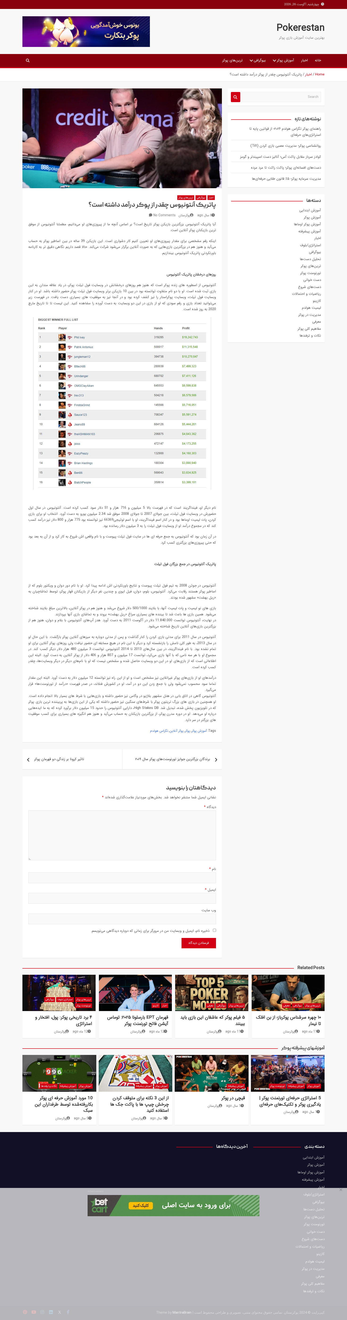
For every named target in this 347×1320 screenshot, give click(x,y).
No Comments (164, 215)
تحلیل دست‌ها (310, 259)
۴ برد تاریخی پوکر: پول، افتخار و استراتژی (63, 1020)
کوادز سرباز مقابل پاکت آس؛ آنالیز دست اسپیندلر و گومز (280, 157)
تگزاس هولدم (159, 730)
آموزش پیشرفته (309, 231)
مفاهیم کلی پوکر (309, 329)
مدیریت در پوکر (309, 315)
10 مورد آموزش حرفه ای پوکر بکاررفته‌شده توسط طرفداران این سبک (64, 1104)
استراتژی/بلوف (310, 245)
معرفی (316, 322)
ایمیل (210, 890)
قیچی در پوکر (233, 1098)
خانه (318, 60)
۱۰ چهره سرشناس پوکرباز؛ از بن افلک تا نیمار (288, 1020)
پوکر (187, 730)
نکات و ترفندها (310, 335)
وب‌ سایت (209, 910)
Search (235, 97)
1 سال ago (309, 1112)
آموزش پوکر (285, 60)
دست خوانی (312, 280)
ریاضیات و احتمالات (306, 294)
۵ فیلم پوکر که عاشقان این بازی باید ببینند (212, 1020)
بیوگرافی (260, 60)
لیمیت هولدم (311, 308)
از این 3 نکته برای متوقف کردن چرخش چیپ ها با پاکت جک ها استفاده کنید (139, 1104)
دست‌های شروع (309, 287)
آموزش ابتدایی (310, 210)
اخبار (304, 60)
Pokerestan (301, 28)
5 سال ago (157, 1118)
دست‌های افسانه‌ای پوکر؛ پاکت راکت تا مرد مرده (286, 168)
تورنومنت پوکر (310, 273)
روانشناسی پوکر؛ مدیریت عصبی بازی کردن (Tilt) (285, 146)
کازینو (317, 301)
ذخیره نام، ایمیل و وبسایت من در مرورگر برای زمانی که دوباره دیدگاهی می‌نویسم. (150, 931)
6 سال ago (204, 215)
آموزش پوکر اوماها (307, 224)
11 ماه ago (309, 1031)
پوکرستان (184, 215)
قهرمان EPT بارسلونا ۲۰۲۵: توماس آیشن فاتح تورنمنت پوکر (137, 1020)
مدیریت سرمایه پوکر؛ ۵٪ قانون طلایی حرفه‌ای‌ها (286, 179)
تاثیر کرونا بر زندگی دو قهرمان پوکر (59, 759)
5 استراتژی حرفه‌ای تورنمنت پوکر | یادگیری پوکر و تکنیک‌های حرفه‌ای (290, 1101)
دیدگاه (210, 807)
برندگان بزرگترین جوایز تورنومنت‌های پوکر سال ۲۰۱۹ (172, 759)
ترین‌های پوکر (232, 60)
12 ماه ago (156, 1031)
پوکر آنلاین (176, 730)
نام (212, 869)
